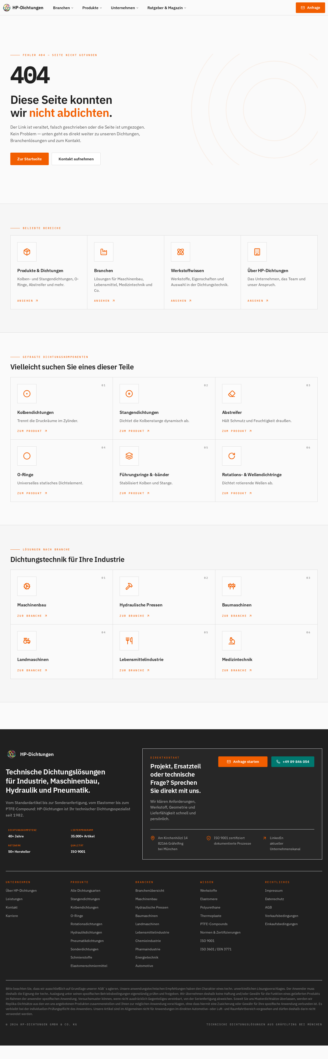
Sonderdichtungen (84, 949)
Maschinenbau (146, 899)
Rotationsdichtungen (86, 924)
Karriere (12, 916)
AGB (268, 907)
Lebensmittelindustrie (152, 932)
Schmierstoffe (81, 957)
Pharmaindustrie (147, 949)
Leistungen (14, 899)
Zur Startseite (29, 158)
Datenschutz (274, 899)
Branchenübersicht (149, 890)
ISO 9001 (207, 941)
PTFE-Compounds (214, 924)
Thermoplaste (210, 916)
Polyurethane (210, 907)
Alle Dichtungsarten (85, 890)
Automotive (144, 966)
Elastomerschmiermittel (89, 966)
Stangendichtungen (85, 899)
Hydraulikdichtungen (86, 932)
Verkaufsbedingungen (281, 916)
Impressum (274, 890)
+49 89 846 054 (296, 761)
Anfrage (313, 7)
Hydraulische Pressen (151, 907)
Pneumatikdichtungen (87, 941)
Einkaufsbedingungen (281, 924)
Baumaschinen (146, 916)
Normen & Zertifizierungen (220, 932)
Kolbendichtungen (84, 907)
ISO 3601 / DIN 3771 (215, 949)
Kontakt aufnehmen (76, 158)
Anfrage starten (246, 761)
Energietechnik (146, 957)
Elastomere (209, 899)
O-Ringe (77, 916)
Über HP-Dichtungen (21, 890)
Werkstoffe (208, 890)
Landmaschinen (147, 924)
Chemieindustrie (148, 941)
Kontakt (12, 907)
